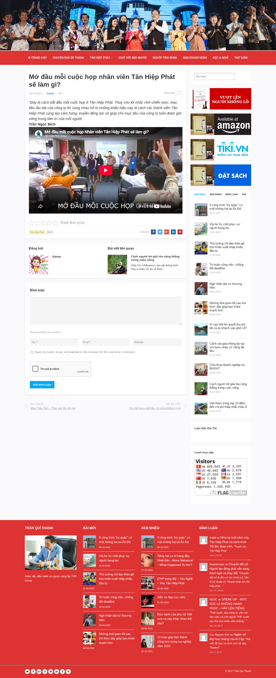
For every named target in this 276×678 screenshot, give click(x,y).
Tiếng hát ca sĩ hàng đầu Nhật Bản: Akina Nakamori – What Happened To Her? (175, 560)
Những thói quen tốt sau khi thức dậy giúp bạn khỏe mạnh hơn (117, 638)
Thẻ (244, 194)
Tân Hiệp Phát (100, 57)
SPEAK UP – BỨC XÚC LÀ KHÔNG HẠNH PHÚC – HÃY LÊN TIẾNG (228, 604)
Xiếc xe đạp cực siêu (171, 597)
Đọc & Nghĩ (220, 57)
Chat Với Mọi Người (132, 57)
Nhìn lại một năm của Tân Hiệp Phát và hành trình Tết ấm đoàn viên (229, 542)
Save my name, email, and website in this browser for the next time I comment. (85, 352)
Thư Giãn (240, 57)
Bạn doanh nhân (195, 57)
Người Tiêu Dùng (165, 57)
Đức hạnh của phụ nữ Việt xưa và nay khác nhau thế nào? (174, 619)
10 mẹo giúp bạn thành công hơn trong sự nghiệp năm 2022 (174, 641)
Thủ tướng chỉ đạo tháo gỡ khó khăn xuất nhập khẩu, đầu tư (116, 579)
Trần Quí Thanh (242, 671)
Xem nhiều (216, 194)
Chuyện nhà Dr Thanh (68, 57)
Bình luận (231, 194)
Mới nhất (200, 194)
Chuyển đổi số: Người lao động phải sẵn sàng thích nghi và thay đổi (229, 568)
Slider (50, 232)
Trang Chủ (38, 57)
